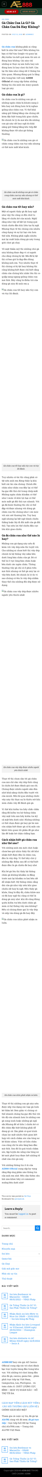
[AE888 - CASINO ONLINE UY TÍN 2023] (21, 4)
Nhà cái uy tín (9, 1273)
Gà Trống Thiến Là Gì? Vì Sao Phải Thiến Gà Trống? (23, 1306)
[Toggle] (39, 1253)
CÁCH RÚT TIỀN (29, 1402)
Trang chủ (7, 1243)
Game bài (7, 1258)
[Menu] (4, 4)
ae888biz (30, 34)
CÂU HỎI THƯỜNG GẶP (14, 1406)
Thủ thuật (7, 1278)
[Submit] (37, 1228)
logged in (23, 1213)
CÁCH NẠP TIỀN (10, 1402)
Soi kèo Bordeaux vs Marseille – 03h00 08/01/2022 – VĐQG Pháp (22, 1297)
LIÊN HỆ (33, 1406)
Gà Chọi (5, 19)
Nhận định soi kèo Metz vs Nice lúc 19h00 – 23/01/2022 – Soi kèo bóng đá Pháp (24, 1316)
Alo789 (5, 1419)
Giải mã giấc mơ (10, 1268)
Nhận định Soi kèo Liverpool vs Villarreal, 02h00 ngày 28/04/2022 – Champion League (25, 1328)
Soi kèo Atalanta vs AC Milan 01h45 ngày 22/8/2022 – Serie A (25, 1341)
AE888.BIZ (7, 1362)
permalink (19, 1199)
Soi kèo (5, 1253)
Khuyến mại (8, 1248)
